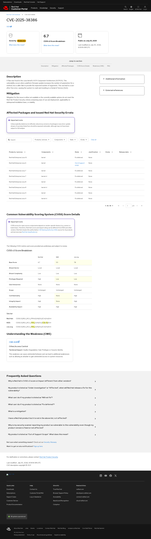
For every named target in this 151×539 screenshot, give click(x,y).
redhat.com (80, 489)
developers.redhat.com (83, 493)
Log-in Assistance (35, 497)
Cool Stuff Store (87, 528)
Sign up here (38, 446)
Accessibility (57, 497)
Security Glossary (50, 442)
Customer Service (12, 501)
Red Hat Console (29, 2)
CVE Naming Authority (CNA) (48, 230)
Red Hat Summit (99, 528)
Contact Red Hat (50, 528)
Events (32, 528)
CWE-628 (13, 342)
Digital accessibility (60, 535)
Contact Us (33, 489)
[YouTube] (105, 476)
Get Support (41, 2)
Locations (40, 528)
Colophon (56, 504)
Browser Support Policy (60, 493)
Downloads (17, 2)
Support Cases (11, 497)
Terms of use (30, 535)
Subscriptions (7, 2)
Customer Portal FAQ (36, 493)
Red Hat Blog (62, 528)
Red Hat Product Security (48, 457)
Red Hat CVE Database (13, 14)
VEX (8, 27)
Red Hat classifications (29, 232)
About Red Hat (18, 528)
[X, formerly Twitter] (115, 476)
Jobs (26, 528)
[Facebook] (110, 476)
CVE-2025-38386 (30, 14)
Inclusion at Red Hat (74, 528)
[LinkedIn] (101, 476)
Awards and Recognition (61, 501)
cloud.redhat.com (82, 501)
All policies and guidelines (44, 535)
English (131, 9)
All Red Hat (138, 9)
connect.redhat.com (82, 497)
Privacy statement (19, 535)
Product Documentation (14, 504)
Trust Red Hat (57, 489)
